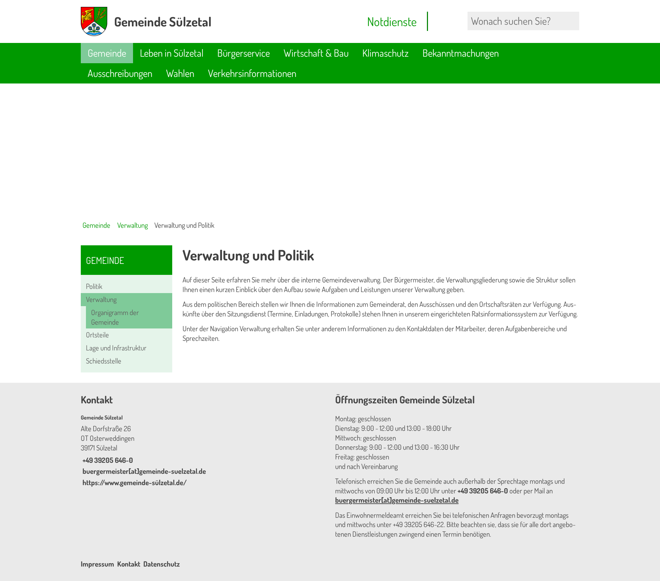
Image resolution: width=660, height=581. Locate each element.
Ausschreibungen (120, 73)
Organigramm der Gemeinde (115, 317)
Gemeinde (107, 52)
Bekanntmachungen (460, 52)
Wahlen (180, 73)
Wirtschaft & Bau (316, 52)
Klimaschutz (385, 52)
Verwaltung (132, 225)
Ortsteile (97, 334)
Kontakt (128, 563)
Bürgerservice (243, 52)
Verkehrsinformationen (252, 73)
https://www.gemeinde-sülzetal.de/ (134, 482)
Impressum (97, 563)
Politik (94, 286)
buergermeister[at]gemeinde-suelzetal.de (143, 471)
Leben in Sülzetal (172, 52)
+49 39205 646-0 (107, 460)
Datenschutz (161, 563)
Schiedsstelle (103, 360)
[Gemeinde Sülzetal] (203, 451)
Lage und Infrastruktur (116, 347)
